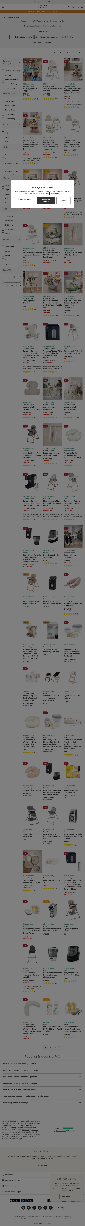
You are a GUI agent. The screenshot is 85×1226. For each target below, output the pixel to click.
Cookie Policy (55, 193)
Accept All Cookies (46, 201)
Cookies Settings (24, 199)
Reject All (63, 201)
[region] (42, 194)
